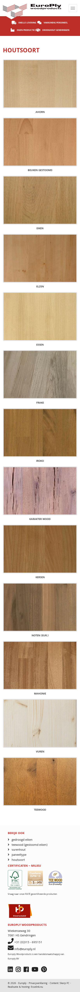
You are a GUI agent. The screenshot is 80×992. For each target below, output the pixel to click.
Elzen (40, 287)
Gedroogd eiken (22, 840)
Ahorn (40, 112)
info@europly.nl (25, 949)
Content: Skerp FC (59, 983)
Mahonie (40, 694)
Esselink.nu (37, 987)
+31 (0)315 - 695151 (28, 942)
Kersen (40, 577)
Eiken (40, 228)
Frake (40, 403)
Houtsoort (18, 860)
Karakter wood (40, 519)
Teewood (40, 810)
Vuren (40, 752)
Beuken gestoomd (40, 170)
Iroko (40, 461)
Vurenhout (18, 850)
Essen (40, 345)
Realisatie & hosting (19, 987)
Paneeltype (19, 855)
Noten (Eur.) (40, 636)
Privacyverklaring (38, 983)
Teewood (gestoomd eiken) (29, 845)
